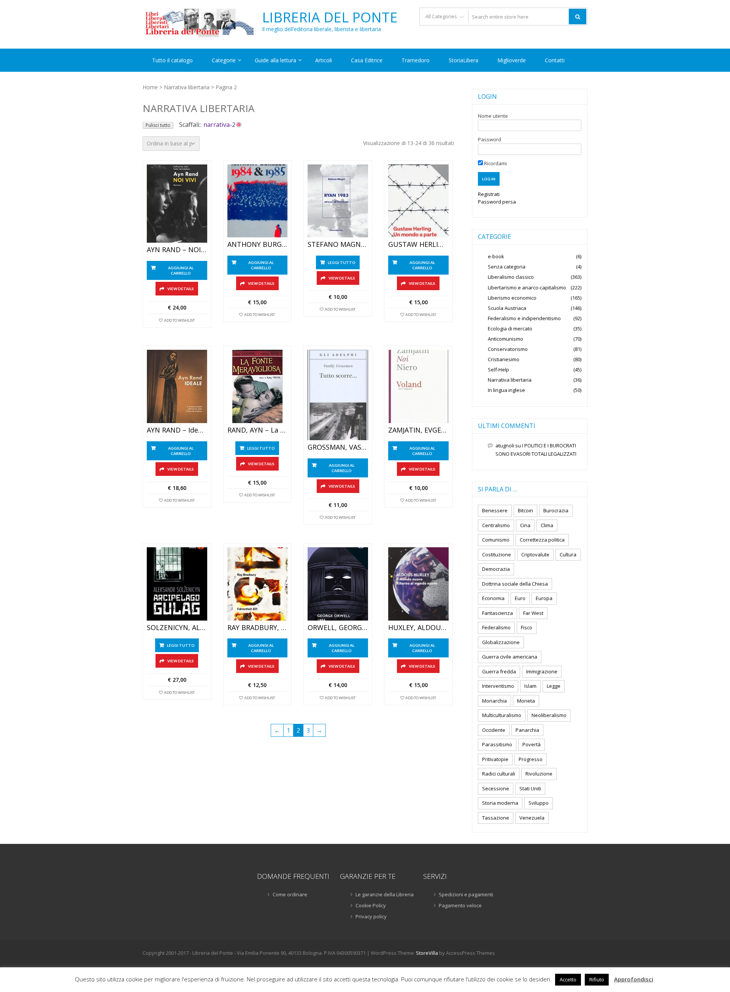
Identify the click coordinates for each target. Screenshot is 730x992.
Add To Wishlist (179, 320)
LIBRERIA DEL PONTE (330, 17)
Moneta (526, 700)
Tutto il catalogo (172, 60)
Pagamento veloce (460, 905)
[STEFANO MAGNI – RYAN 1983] (338, 201)
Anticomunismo (505, 338)
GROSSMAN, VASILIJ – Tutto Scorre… (338, 447)
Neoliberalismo (549, 715)
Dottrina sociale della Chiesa (515, 583)
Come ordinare (290, 894)
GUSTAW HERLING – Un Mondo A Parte (418, 244)
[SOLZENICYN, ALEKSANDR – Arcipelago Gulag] (177, 584)
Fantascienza (497, 613)
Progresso (531, 759)
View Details (180, 288)
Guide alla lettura (275, 60)
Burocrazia (555, 510)
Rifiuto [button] (596, 979)
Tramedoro (416, 60)
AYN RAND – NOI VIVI (177, 250)
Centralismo (496, 525)
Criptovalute (535, 554)
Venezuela (531, 817)
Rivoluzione (538, 773)
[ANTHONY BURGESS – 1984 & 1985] (257, 201)
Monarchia (494, 700)
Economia (493, 598)
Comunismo (495, 539)
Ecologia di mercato (510, 328)
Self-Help (498, 369)
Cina (525, 525)
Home (150, 87)
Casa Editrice (366, 60)
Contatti (555, 60)
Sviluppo (538, 802)
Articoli (323, 60)
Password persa (497, 201)
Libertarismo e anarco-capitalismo (527, 287)
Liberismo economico (512, 297)
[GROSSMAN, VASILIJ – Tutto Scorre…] (338, 395)
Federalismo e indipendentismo (524, 318)
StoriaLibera (463, 60)
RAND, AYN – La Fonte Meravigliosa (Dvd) (257, 430)
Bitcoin (525, 510)
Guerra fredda (499, 671)
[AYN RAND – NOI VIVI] (177, 203)
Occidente (493, 730)
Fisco (526, 627)
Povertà (531, 744)
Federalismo (496, 627)
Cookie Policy (370, 905)
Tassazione (495, 817)
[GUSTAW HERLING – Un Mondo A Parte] (418, 201)
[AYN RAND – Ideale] (177, 386)
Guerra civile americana (509, 656)
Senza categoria (506, 266)
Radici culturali (498, 773)
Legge (553, 685)
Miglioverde (511, 60)
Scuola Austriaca (507, 308)
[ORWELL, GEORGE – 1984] (338, 584)
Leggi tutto (341, 262)
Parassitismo (497, 744)
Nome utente (493, 115)
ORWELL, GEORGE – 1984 (338, 628)
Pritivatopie (495, 759)
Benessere (495, 510)
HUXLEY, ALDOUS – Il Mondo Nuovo (418, 628)
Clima (547, 525)
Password (489, 139)
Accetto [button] (568, 979)
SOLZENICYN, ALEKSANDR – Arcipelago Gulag (177, 628)
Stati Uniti (530, 788)
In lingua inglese (506, 390)
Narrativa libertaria (186, 87)
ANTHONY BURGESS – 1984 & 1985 (257, 244)
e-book (496, 256)
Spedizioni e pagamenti (466, 894)
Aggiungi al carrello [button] (181, 270)
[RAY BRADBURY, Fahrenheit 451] (257, 584)
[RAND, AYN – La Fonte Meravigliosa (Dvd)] (257, 386)
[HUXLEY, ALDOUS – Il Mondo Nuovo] (418, 584)
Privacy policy (371, 916)
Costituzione (496, 554)
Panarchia (527, 730)
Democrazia (496, 569)
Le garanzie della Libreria (384, 894)
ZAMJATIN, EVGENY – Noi (418, 430)
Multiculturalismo (501, 715)
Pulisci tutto (158, 125)
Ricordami (495, 163)
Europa (544, 598)
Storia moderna (500, 802)
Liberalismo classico (511, 276)
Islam (530, 685)
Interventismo (498, 685)
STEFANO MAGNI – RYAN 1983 (338, 244)
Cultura (568, 554)
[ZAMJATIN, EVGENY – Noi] (418, 386)
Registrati (489, 194)
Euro (520, 598)
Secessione (495, 788)
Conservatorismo (508, 349)
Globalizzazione (501, 642)
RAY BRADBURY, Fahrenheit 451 (257, 628)
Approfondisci (633, 979)
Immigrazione (541, 671)
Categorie (224, 60)
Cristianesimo (503, 359)
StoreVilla (427, 952)
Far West (533, 613)
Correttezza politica (542, 539)
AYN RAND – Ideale (177, 430)
